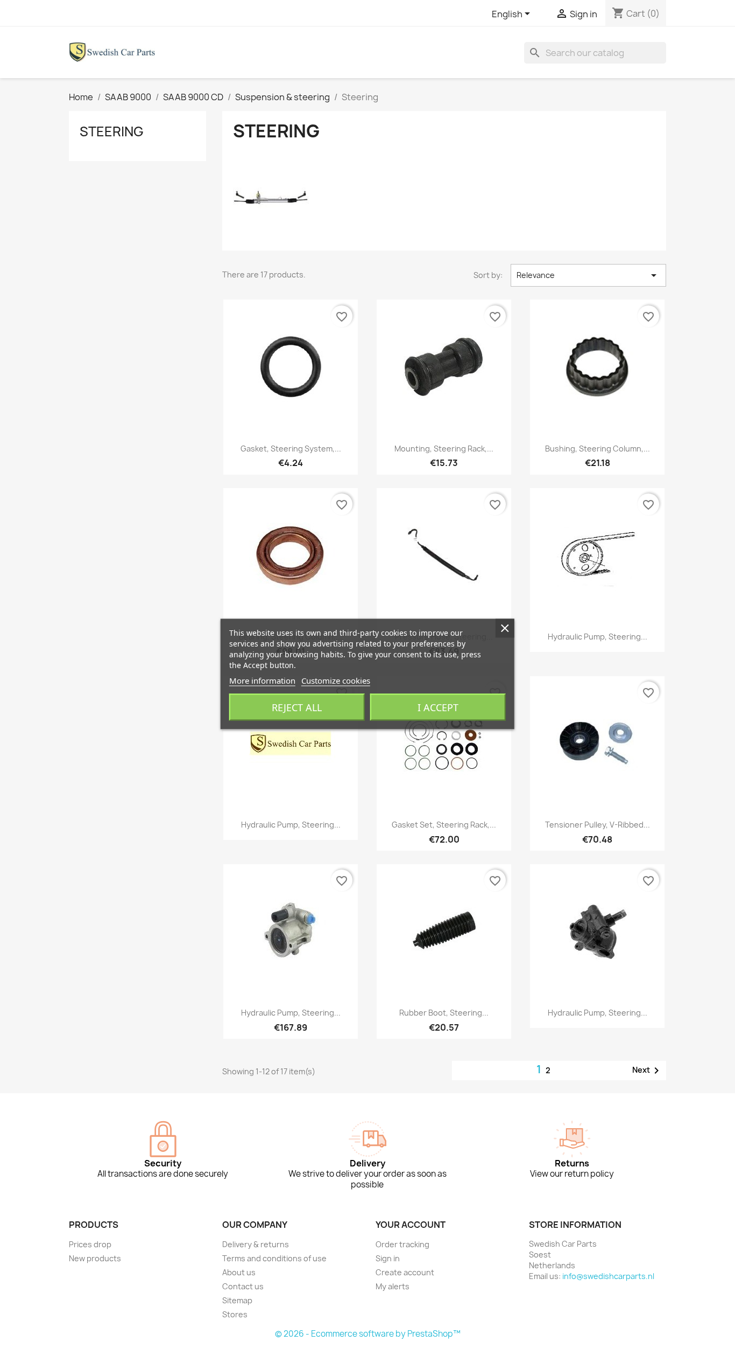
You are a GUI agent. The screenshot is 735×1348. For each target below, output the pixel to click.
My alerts (392, 1286)
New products (95, 1258)
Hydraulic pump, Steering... (597, 636)
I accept (438, 707)
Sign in (388, 1258)
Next (647, 1070)
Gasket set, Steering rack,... (444, 824)
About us (239, 1272)
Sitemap (237, 1300)
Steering (112, 131)
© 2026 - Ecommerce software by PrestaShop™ (368, 1333)
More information (262, 680)
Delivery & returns (255, 1244)
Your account (411, 1225)
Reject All (297, 707)
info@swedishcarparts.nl (608, 1276)
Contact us (243, 1286)
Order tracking (402, 1244)
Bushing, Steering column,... (597, 448)
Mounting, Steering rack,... (443, 448)
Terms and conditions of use (274, 1258)
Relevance (588, 275)
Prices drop (90, 1244)
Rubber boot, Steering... (444, 1012)
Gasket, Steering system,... (291, 448)
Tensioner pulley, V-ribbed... (597, 824)
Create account (405, 1272)
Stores (235, 1314)
